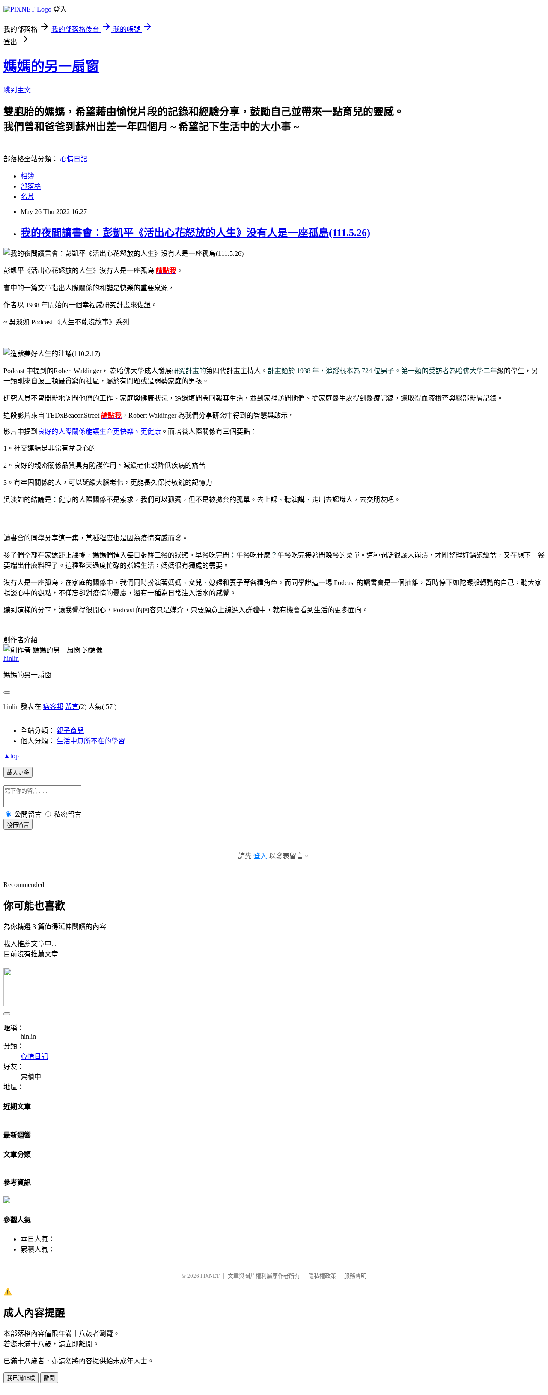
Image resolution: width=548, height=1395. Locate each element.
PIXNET (210, 1276)
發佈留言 (18, 825)
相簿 (27, 176)
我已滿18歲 (21, 1378)
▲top (11, 756)
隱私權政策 (322, 1276)
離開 (49, 1378)
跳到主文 (17, 90)
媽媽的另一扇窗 (51, 66)
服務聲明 (355, 1276)
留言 (72, 706)
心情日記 (73, 159)
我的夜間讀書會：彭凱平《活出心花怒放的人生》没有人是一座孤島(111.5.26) (195, 232)
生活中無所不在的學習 (91, 741)
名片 (27, 196)
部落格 (31, 186)
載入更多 (18, 772)
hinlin (11, 658)
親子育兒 (70, 730)
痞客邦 (53, 706)
